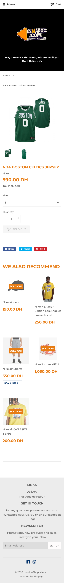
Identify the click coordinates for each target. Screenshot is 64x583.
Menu (11, 4)
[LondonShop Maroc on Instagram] (34, 562)
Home (6, 75)
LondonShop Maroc (35, 572)
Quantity (8, 212)
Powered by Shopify (30, 576)
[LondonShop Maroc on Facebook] (28, 562)
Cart (58, 4)
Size (5, 195)
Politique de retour (32, 496)
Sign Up (54, 545)
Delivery (32, 491)
